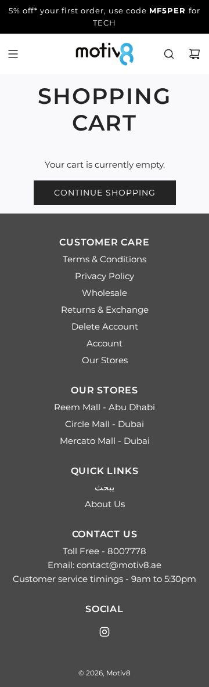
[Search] (169, 54)
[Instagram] (104, 632)
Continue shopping (105, 192)
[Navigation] (13, 54)
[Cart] (194, 54)
